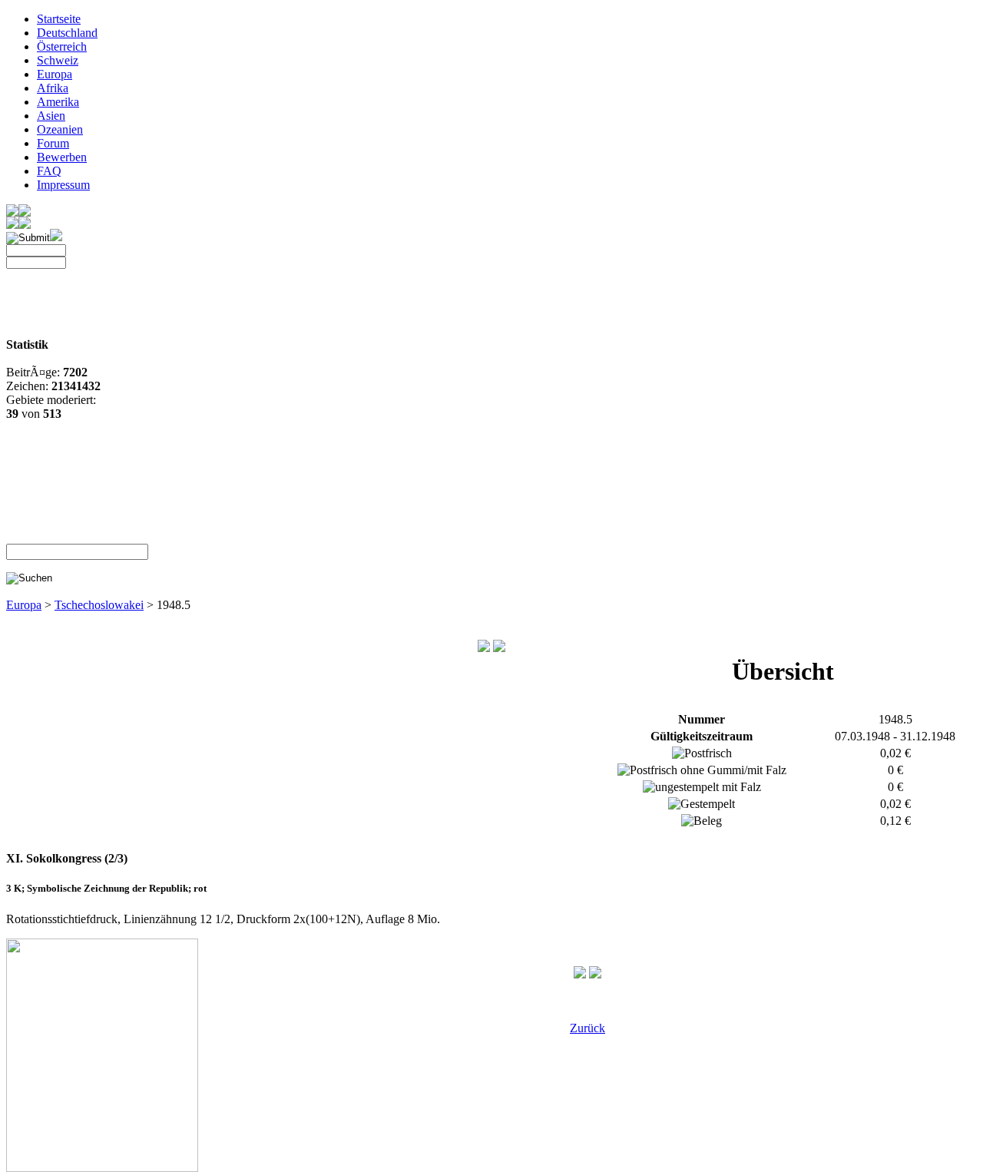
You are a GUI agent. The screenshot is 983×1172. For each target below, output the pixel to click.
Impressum (63, 184)
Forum (53, 143)
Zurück (587, 1028)
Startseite (59, 18)
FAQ (49, 170)
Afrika (52, 87)
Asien (51, 115)
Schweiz (57, 60)
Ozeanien (60, 129)
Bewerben (62, 157)
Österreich (62, 46)
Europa (54, 74)
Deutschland (67, 32)
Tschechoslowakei (99, 604)
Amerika (58, 101)
